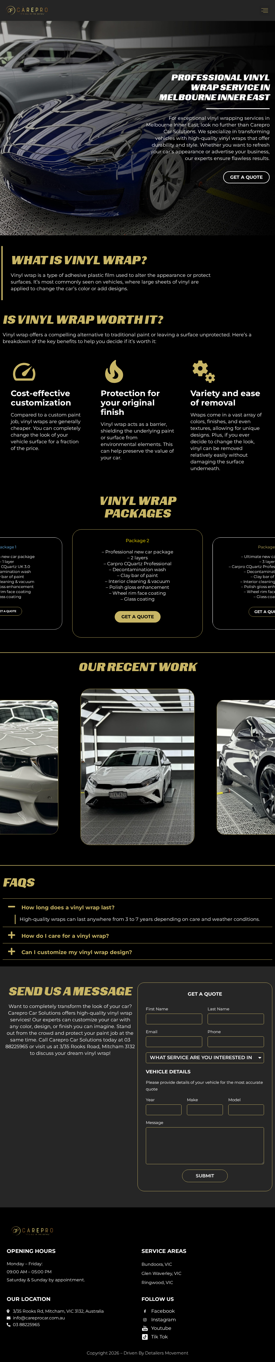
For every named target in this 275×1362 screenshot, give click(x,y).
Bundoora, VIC (157, 1264)
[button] (265, 10)
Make (192, 1100)
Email (151, 1032)
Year (150, 1100)
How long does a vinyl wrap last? (68, 907)
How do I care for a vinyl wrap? (65, 936)
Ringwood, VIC (157, 1282)
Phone (214, 1032)
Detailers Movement (166, 1353)
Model (234, 1100)
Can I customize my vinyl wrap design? (76, 952)
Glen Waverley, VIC (161, 1273)
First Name (157, 1009)
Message (154, 1123)
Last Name (218, 1009)
